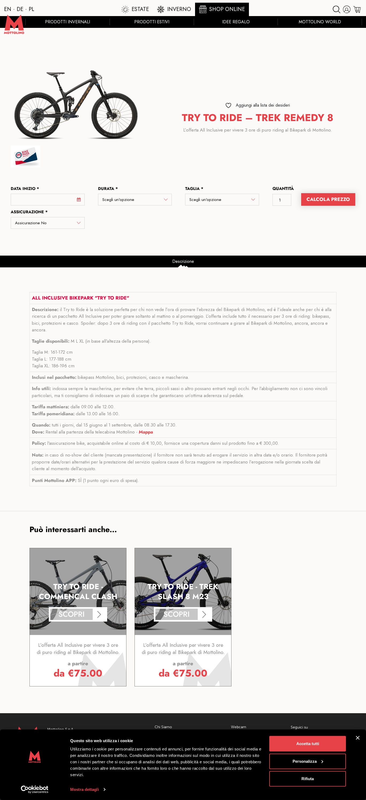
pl (31, 9)
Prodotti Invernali (67, 22)
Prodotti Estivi (151, 22)
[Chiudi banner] (358, 738)
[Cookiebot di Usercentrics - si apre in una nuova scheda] (34, 790)
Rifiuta (307, 778)
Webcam (238, 727)
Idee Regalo (236, 22)
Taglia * (194, 188)
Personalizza (305, 761)
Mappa (146, 432)
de (20, 9)
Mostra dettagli (84, 789)
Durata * (108, 188)
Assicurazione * (29, 212)
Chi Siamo (163, 727)
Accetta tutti (307, 743)
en (7, 9)
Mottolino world (320, 22)
